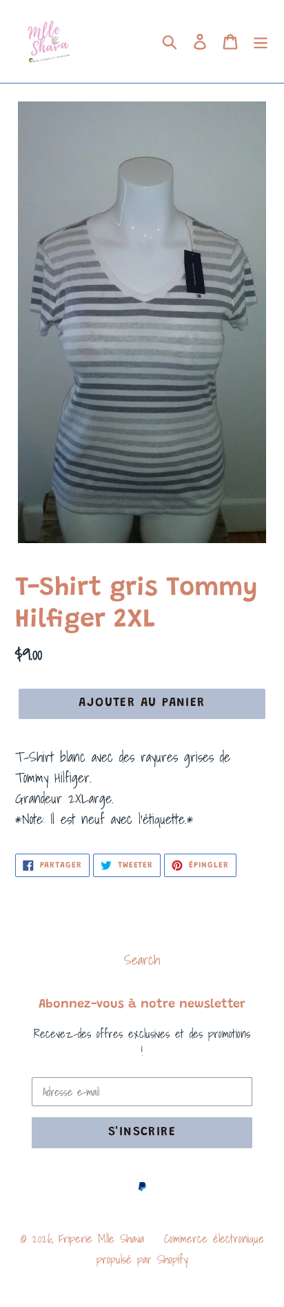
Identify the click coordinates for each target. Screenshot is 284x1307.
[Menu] (260, 41)
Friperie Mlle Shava (101, 1238)
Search (142, 960)
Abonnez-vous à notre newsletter (142, 1005)
